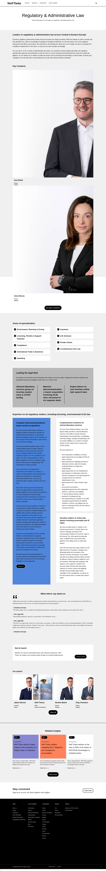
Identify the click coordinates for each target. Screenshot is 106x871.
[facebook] (80, 867)
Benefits (30, 819)
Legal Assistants (31, 815)
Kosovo (56, 810)
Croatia (44, 819)
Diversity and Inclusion (18, 817)
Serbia (43, 831)
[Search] (96, 3)
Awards (14, 810)
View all (53, 712)
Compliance (15, 812)
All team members (53, 308)
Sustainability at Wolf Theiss (19, 819)
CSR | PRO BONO (17, 815)
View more (53, 774)
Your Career (53, 3)
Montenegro (57, 812)
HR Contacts (31, 826)
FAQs (29, 824)
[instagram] (82, 867)
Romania (44, 828)
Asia (56, 808)
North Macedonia (59, 815)
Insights (34, 3)
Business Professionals (33, 812)
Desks (57, 804)
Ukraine (44, 838)
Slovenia (44, 835)
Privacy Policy (52, 866)
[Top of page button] (103, 867)
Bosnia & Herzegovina (47, 812)
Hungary (44, 824)
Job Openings (31, 808)
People (27, 3)
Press (67, 804)
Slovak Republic (46, 833)
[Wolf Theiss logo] (14, 3)
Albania (44, 808)
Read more (21, 566)
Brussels (44, 815)
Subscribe (88, 791)
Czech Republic (45, 821)
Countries (45, 804)
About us (15, 808)
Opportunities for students (34, 817)
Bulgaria (44, 817)
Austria (43, 810)
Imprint (59, 866)
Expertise (43, 3)
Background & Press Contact (71, 808)
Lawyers (30, 810)
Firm (14, 804)
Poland (43, 826)
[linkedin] (85, 867)
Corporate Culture (32, 821)
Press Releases (68, 810)
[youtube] (88, 867)
